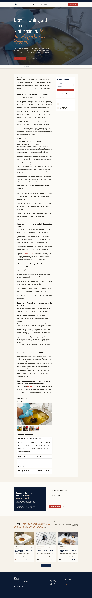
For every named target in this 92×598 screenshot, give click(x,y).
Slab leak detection (37, 586)
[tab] (19, 428)
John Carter (76, 595)
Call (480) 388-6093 (32, 58)
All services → (36, 590)
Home (14, 66)
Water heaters (36, 579)
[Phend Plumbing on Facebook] (15, 587)
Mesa (45, 0)
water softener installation (29, 253)
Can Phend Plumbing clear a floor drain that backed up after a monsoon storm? (32, 465)
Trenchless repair (37, 588)
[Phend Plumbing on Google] (22, 587)
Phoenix (70, 0)
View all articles (46, 565)
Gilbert (49, 0)
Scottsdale (60, 0)
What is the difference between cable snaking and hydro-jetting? (32, 456)
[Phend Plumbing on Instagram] (17, 587)
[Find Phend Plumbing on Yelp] (20, 587)
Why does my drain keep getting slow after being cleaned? (31, 460)
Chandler (52, 0)
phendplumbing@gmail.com (70, 581)
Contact (45, 4)
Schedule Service (73, 4)
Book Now (65, 89)
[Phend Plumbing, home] (16, 4)
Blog (41, 4)
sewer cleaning (33, 201)
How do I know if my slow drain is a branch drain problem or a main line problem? (33, 471)
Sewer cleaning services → (68, 506)
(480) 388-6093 (75, 0)
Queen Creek (66, 0)
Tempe (56, 0)
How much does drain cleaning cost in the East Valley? (30, 438)
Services (19, 66)
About (38, 4)
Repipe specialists (37, 581)
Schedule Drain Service (55, 506)
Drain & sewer (36, 583)
